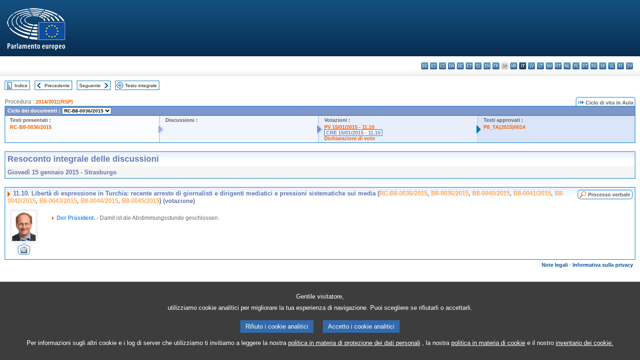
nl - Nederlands (567, 65)
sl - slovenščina (611, 65)
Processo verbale (609, 194)
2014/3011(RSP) (54, 102)
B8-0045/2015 (140, 200)
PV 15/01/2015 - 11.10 (349, 127)
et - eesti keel (469, 65)
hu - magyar (549, 65)
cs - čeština (442, 65)
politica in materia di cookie (488, 342)
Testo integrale (141, 85)
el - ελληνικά (478, 65)
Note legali (555, 265)
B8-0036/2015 (450, 193)
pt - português (584, 65)
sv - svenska (629, 65)
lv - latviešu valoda (531, 65)
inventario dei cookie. (584, 342)
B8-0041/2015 (532, 193)
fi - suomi (620, 65)
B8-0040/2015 (491, 193)
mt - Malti (558, 65)
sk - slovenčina (602, 65)
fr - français (495, 65)
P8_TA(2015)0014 (504, 127)
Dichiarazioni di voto (349, 138)
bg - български (424, 65)
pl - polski (576, 65)
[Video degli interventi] (24, 252)
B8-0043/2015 (58, 200)
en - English (487, 65)
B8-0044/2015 (99, 200)
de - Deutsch (460, 65)
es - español (433, 65)
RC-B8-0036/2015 (31, 127)
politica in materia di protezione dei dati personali (354, 342)
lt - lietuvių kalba (540, 65)
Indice (21, 85)
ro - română (593, 65)
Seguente (90, 85)
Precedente (57, 85)
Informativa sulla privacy (603, 265)
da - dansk (451, 65)
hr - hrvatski (513, 65)
